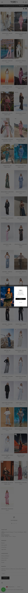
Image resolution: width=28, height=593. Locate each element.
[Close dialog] (26, 287)
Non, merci (20, 302)
